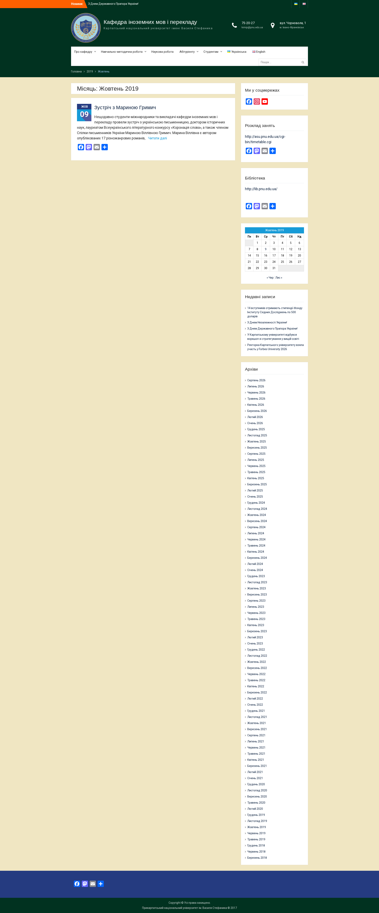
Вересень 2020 (257, 796)
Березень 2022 (257, 692)
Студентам (211, 52)
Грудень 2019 (256, 814)
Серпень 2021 (256, 735)
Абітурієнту (187, 52)
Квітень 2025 (255, 478)
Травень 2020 (256, 802)
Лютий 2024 (255, 563)
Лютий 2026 (255, 417)
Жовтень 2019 (256, 827)
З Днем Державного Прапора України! (272, 328)
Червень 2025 (256, 466)
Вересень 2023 (257, 594)
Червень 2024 (256, 539)
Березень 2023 (257, 631)
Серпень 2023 (256, 600)
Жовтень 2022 (256, 661)
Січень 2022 (255, 704)
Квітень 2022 (255, 686)
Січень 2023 (255, 643)
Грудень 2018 (256, 845)
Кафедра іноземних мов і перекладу (150, 22)
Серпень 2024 (256, 527)
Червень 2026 (256, 392)
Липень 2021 (255, 741)
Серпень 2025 (256, 453)
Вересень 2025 (257, 447)
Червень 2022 (256, 674)
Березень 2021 (257, 765)
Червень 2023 (256, 612)
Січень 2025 (255, 496)
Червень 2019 (256, 833)
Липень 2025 (255, 459)
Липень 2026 (255, 386)
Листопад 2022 (257, 655)
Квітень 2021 (255, 759)
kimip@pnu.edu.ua (252, 27)
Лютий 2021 (255, 772)
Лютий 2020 (255, 808)
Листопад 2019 (257, 821)
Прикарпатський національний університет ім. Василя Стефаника (184, 907)
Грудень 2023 (256, 576)
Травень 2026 (256, 398)
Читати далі (157, 138)
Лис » (278, 277)
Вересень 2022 (257, 668)
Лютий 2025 (255, 490)
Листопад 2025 (257, 435)
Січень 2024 (255, 570)
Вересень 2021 (257, 729)
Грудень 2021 (256, 710)
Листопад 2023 (257, 582)
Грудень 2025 (256, 429)
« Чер (270, 277)
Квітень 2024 (255, 551)
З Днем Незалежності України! (267, 322)
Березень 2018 (257, 857)
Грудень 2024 (256, 502)
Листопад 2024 (257, 508)
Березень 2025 (257, 484)
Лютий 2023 (255, 637)
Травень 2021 (256, 753)
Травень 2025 (256, 472)
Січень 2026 (255, 423)
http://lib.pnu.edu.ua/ (261, 189)
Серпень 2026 (256, 380)
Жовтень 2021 (256, 723)
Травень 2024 (256, 545)
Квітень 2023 (255, 625)
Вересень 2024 (257, 521)
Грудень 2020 (256, 784)
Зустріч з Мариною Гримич (125, 107)
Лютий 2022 (255, 698)
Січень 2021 (255, 778)
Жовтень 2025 (256, 441)
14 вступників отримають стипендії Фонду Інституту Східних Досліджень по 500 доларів (274, 312)
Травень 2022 (256, 680)
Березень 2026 (257, 410)
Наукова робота (162, 52)
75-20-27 (248, 23)
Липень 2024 (255, 533)
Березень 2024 (257, 557)
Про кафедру (83, 52)
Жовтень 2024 (256, 515)
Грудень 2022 (256, 649)
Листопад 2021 (257, 717)
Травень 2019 (256, 839)
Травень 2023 (256, 619)
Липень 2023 (255, 606)
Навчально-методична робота (122, 52)
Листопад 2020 (257, 790)
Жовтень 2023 (256, 588)
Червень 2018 (256, 851)
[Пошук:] (283, 62)
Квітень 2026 (255, 404)
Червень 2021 (256, 747)
